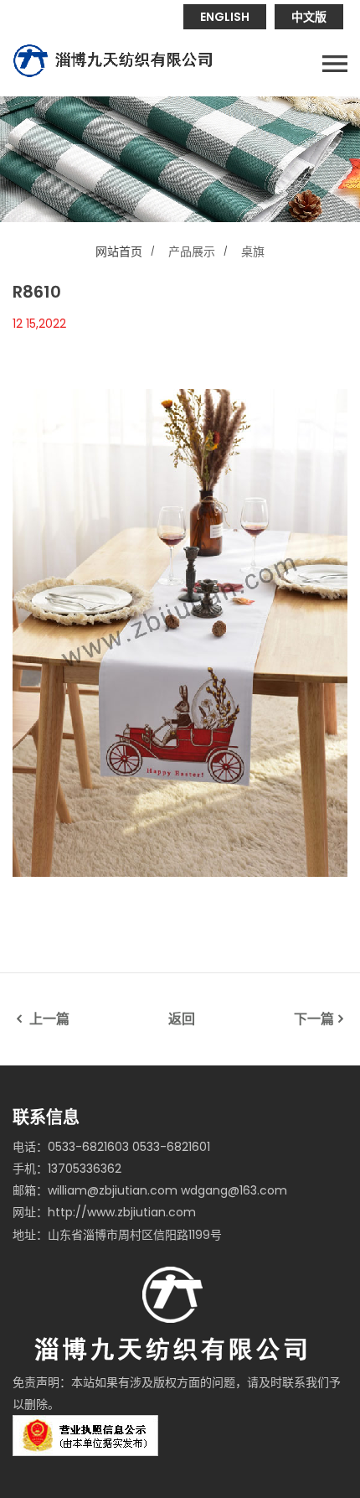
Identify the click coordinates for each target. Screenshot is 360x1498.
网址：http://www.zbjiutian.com (104, 1212)
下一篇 (314, 1019)
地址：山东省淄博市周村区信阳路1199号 (117, 1234)
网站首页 (118, 251)
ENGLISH (224, 16)
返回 (181, 1019)
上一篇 (47, 1019)
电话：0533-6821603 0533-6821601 (111, 1146)
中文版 (309, 16)
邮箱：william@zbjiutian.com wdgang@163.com (150, 1190)
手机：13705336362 (67, 1168)
